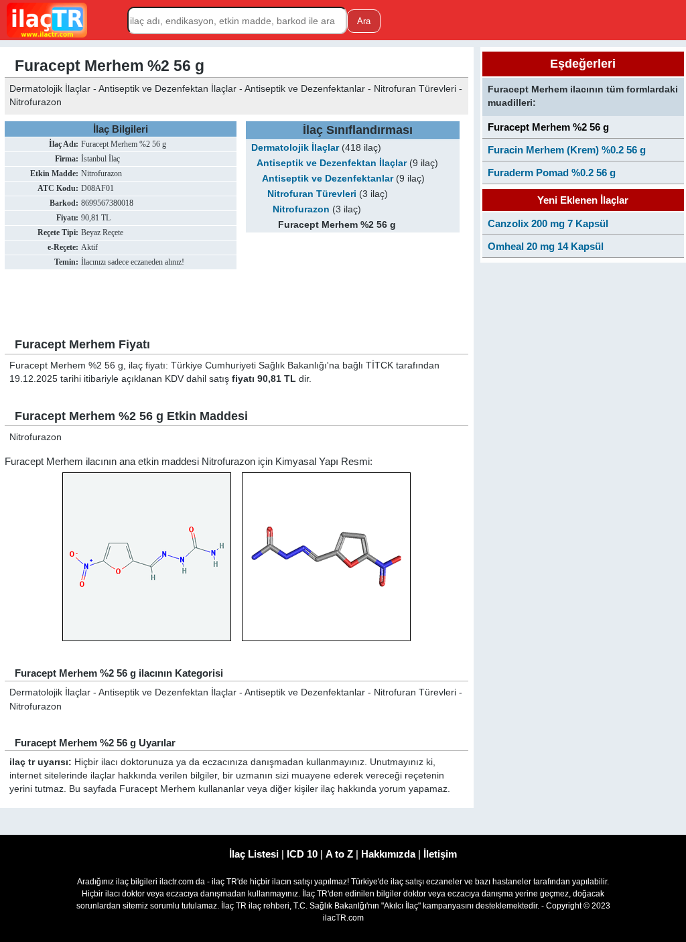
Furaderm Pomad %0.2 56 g (552, 172)
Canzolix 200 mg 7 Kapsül (548, 223)
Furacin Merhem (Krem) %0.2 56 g (567, 149)
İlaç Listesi (254, 854)
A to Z (339, 854)
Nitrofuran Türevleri (311, 194)
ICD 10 (302, 854)
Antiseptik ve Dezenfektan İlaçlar (332, 163)
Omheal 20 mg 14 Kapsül (546, 246)
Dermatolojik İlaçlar (295, 148)
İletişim (440, 854)
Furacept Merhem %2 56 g (548, 127)
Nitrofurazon (301, 209)
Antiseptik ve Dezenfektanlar (327, 179)
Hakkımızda (388, 854)
